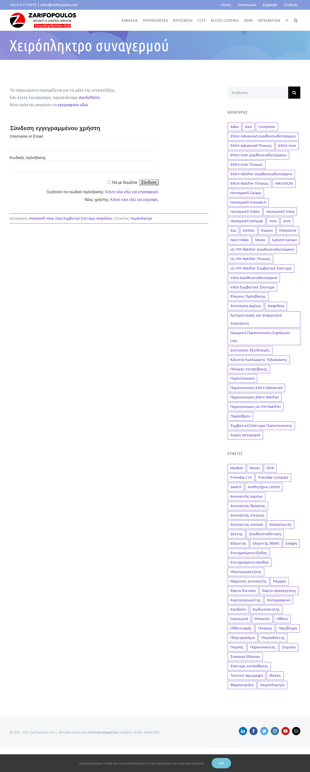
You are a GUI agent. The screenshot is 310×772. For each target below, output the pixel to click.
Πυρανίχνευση (242, 378)
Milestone (287, 230)
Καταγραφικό (278, 600)
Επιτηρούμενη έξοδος (248, 553)
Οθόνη (282, 619)
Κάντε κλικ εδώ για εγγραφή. (134, 200)
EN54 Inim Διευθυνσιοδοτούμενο (258, 155)
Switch (235, 487)
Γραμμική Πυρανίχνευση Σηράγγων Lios (260, 337)
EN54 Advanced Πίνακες (251, 145)
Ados (234, 127)
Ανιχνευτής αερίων (246, 496)
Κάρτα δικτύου (243, 591)
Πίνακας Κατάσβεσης (248, 369)
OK (221, 763)
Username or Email (26, 136)
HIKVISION (284, 183)
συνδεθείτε (89, 97)
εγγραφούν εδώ (73, 104)
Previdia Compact (273, 477)
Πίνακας (265, 628)
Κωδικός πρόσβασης (28, 158)
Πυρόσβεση (240, 416)
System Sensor (284, 240)
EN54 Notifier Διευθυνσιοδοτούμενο (261, 174)
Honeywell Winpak (246, 221)
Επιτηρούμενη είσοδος (249, 562)
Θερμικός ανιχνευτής (248, 581)
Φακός (275, 675)
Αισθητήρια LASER (264, 487)
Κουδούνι (238, 609)
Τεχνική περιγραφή (246, 675)
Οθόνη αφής (241, 628)
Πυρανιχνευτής (263, 647)
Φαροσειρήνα (242, 685)
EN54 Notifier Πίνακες (249, 183)
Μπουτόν (262, 619)
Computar (266, 127)
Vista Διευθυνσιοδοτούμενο (253, 278)
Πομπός (237, 647)
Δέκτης (236, 534)
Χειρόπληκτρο (141, 218)
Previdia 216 (241, 477)
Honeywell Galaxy (245, 193)
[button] (296, 20)
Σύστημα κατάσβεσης (249, 666)
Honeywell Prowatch (248, 202)
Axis (248, 127)
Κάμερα (279, 581)
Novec (260, 240)
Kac (233, 230)
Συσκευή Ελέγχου (245, 656)
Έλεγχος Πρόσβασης (248, 296)
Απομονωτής (280, 524)
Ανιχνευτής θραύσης (247, 506)
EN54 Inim (287, 145)
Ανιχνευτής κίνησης (247, 515)
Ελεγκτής (238, 543)
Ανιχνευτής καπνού (246, 524)
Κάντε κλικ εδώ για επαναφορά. (132, 192)
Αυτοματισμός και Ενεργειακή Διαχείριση (256, 319)
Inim (273, 221)
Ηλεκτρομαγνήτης (246, 572)
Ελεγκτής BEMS (266, 543)
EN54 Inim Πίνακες (246, 164)
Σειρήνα (289, 647)
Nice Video (239, 240)
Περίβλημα (288, 628)
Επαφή (291, 543)
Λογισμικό (239, 619)
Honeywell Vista (41, 218)
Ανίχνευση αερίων (245, 306)
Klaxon (267, 230)
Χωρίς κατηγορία (245, 435)
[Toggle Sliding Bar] (287, 20)
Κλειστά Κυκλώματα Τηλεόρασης (258, 360)
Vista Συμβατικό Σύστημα (75, 218)
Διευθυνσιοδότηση (265, 534)
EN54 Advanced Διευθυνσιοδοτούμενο (263, 136)
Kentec (249, 230)
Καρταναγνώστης (245, 600)
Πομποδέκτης (273, 638)
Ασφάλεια (104, 218)
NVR (270, 468)
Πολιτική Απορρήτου (103, 732)
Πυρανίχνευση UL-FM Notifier (255, 407)
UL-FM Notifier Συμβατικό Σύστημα (261, 268)
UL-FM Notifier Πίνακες (250, 259)
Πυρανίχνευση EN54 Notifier (254, 397)
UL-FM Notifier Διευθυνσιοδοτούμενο (262, 249)
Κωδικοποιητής (266, 609)
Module (236, 468)
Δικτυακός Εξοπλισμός (250, 350)
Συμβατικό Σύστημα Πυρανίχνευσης (261, 425)
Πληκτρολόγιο (242, 638)
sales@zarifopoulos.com (59, 5)
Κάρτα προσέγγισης (279, 591)
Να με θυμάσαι (124, 182)
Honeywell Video (245, 211)
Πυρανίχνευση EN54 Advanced (256, 388)
